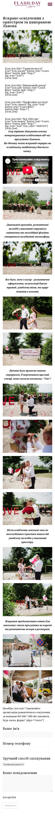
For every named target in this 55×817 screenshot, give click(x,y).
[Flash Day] (27, 4)
